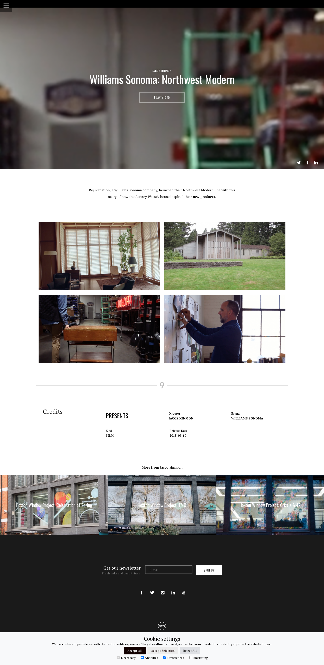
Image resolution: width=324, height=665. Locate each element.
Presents (117, 415)
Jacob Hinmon (161, 71)
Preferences (175, 657)
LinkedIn (315, 162)
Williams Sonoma (247, 418)
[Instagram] (162, 589)
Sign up (209, 570)
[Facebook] (141, 589)
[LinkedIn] (173, 589)
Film (110, 435)
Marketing (200, 657)
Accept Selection (163, 650)
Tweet (298, 162)
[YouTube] (183, 589)
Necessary (128, 657)
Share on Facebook (307, 162)
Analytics (151, 657)
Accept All (134, 650)
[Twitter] (152, 589)
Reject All (190, 650)
